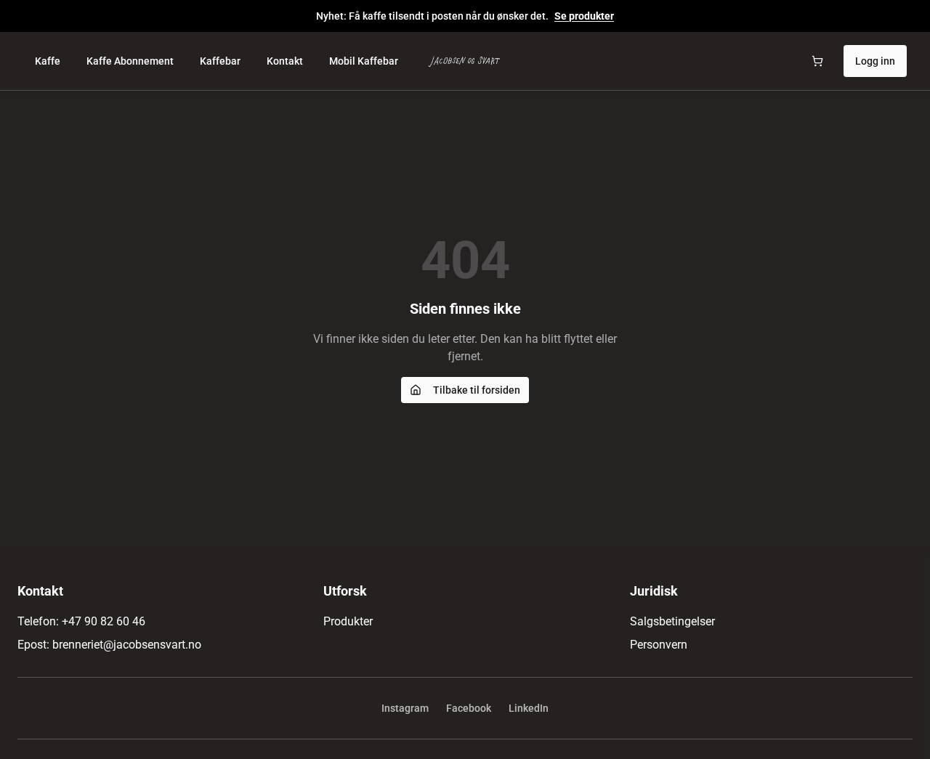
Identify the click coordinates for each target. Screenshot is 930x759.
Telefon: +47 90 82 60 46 (81, 621)
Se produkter (584, 16)
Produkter (348, 621)
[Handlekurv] (817, 61)
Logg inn (875, 61)
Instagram (405, 708)
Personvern (658, 645)
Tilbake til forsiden (476, 390)
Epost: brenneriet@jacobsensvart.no (109, 645)
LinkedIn (529, 708)
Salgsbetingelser (672, 621)
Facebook (468, 708)
